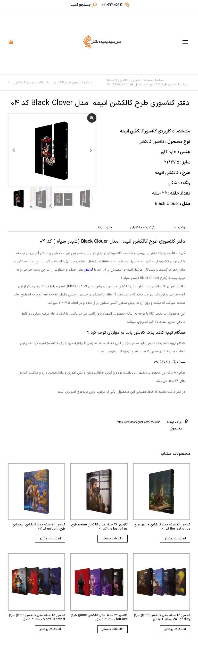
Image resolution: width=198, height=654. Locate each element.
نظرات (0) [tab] (105, 227)
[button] (122, 4)
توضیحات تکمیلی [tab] (142, 227)
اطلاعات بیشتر (175, 538)
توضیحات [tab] (179, 227)
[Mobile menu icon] (185, 42)
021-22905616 (112, 4)
